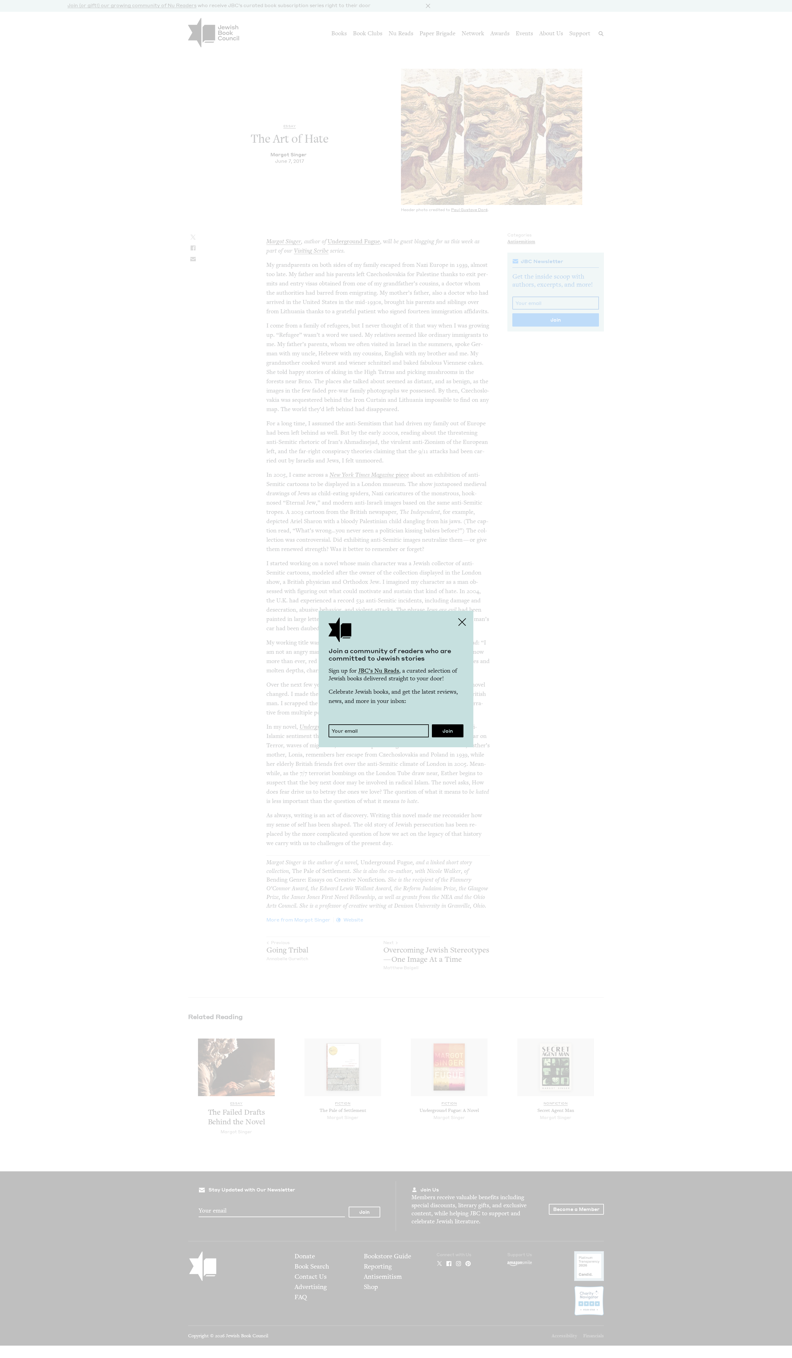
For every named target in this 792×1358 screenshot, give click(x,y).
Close (462, 621)
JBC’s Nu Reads (378, 670)
